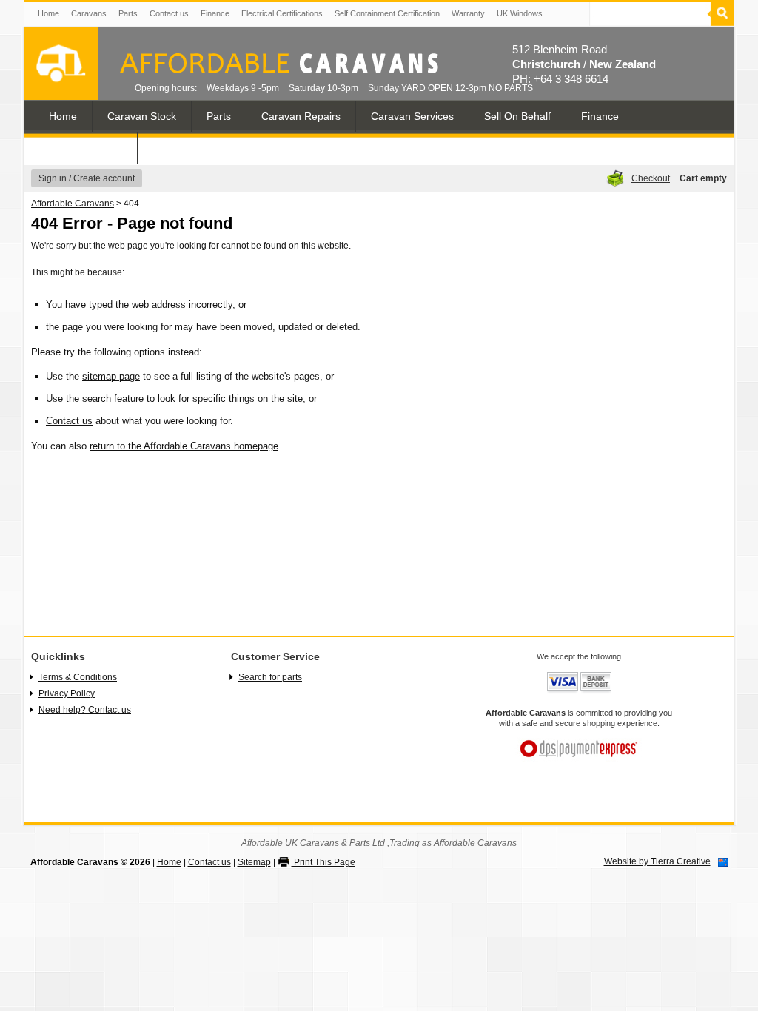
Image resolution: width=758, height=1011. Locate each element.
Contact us (169, 13)
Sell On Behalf (517, 116)
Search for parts (270, 677)
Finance (215, 13)
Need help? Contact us (84, 710)
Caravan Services (412, 116)
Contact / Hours (85, 147)
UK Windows (520, 13)
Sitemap (254, 862)
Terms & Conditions (77, 677)
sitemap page (111, 376)
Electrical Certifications (282, 13)
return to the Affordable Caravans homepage (184, 445)
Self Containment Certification (387, 13)
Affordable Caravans (72, 203)
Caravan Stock (141, 116)
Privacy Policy (66, 693)
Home (48, 13)
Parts (128, 13)
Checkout (650, 178)
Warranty (468, 13)
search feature (113, 398)
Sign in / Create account (86, 178)
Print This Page (323, 862)
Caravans (89, 13)
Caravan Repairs (301, 116)
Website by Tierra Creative (657, 861)
